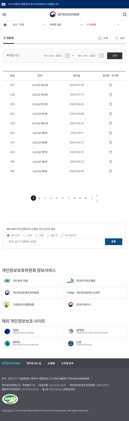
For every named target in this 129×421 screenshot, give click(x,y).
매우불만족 (70, 235)
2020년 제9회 (40, 133)
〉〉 (97, 198)
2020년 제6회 (40, 161)
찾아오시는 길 (34, 363)
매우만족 (15, 235)
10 (86, 198)
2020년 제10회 (40, 123)
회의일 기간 (13, 55)
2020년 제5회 (40, 171)
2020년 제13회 (40, 94)
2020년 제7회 (40, 152)
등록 (113, 241)
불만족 (54, 235)
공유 (122, 38)
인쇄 (105, 38)
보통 (41, 235)
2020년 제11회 (40, 113)
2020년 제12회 (40, 104)
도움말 (51, 363)
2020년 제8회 (40, 142)
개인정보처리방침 (11, 363)
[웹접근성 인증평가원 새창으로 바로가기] (64, 399)
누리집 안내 (67, 363)
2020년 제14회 (40, 85)
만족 (29, 235)
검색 (114, 55)
